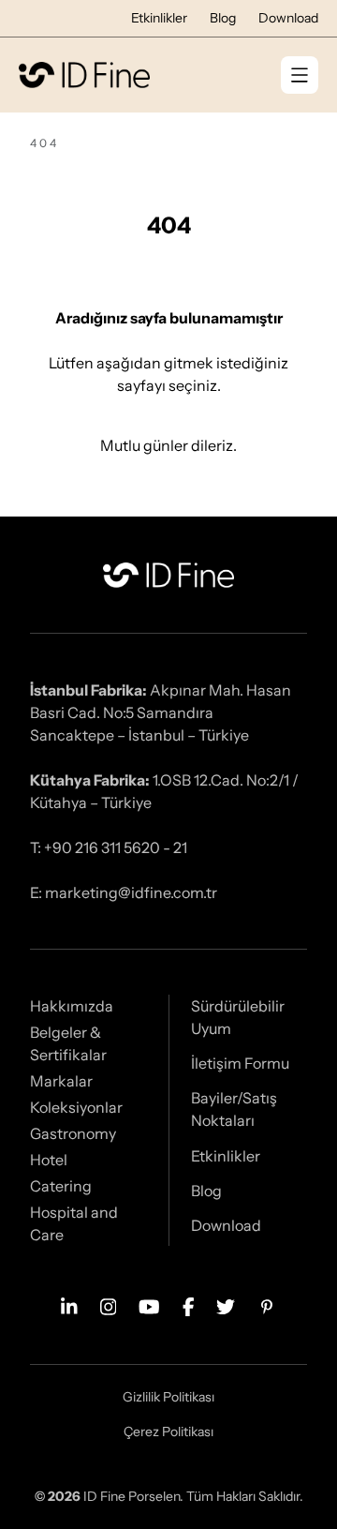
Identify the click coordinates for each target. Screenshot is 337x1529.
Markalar (61, 1081)
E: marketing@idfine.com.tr (123, 892)
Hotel (48, 1159)
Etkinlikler (159, 17)
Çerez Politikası (168, 1431)
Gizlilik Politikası (168, 1396)
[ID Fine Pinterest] (266, 1305)
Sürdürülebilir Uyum (238, 1017)
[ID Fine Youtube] (149, 1305)
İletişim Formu (240, 1063)
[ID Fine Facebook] (189, 1305)
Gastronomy (73, 1133)
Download (288, 17)
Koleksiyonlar (76, 1107)
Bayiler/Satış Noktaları (234, 1109)
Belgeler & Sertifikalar (68, 1043)
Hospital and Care (74, 1223)
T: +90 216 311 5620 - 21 (108, 847)
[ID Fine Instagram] (108, 1305)
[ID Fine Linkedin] (69, 1305)
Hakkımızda (71, 1006)
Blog (223, 17)
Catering (61, 1186)
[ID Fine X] (225, 1305)
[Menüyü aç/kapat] (299, 75)
